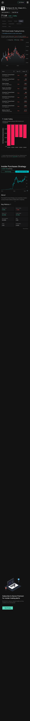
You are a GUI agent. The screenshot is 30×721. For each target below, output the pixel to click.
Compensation (11, 23)
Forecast (15, 21)
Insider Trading (8, 119)
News (10, 26)
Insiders (21, 21)
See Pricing (8, 608)
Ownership (4, 26)
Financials (10, 21)
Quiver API (15, 156)
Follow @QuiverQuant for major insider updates (12, 33)
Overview (4, 21)
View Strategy (8, 171)
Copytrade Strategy (22, 171)
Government (19, 23)
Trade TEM (14, 12)
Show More (25, 228)
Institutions (4, 23)
